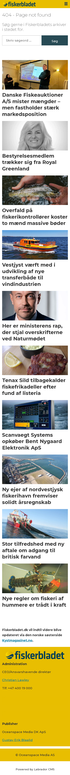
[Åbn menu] (66, 4)
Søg (55, 41)
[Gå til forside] (31, 4)
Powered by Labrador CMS (35, 769)
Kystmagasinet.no (17, 640)
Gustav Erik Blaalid (17, 740)
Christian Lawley (15, 680)
